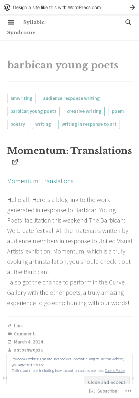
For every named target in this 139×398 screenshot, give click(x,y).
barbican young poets (33, 111)
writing (43, 124)
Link (18, 326)
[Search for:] (126, 22)
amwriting (21, 98)
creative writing (84, 111)
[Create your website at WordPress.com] (69, 7)
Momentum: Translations (69, 150)
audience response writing (71, 98)
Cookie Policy (115, 370)
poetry (17, 124)
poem (118, 111)
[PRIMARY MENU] (11, 22)
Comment (24, 334)
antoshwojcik (28, 350)
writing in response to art (89, 124)
